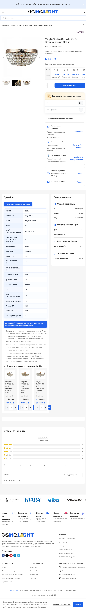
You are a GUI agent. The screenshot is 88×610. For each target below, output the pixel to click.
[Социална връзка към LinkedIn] (14, 555)
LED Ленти (63, 542)
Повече (80, 174)
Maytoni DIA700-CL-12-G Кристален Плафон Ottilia (40, 387)
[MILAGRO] (53, 500)
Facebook (33, 571)
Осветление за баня (66, 553)
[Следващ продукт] (83, 25)
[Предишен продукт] (81, 25)
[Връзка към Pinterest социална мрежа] (11, 555)
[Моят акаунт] (84, 12)
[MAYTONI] (74, 500)
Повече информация (62, 604)
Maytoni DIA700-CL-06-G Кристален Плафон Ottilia (25, 387)
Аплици (13, 25)
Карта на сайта (7, 582)
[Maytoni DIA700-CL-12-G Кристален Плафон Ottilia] (41, 374)
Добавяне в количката (69, 85)
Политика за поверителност (12, 571)
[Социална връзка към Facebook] (3, 555)
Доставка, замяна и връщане (12, 574)
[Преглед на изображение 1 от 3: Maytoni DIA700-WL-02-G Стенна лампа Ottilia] (22, 57)
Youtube (33, 578)
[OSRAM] (32, 500)
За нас (4, 567)
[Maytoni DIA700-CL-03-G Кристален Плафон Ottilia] (10, 374)
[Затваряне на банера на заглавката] (83, 4)
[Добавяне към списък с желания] (12, 372)
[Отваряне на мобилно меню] (3, 12)
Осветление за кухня (66, 557)
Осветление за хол (66, 549)
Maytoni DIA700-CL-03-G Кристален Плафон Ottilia (10, 387)
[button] (4, 57)
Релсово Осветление (67, 538)
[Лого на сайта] (43, 11)
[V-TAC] (12, 500)
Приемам (78, 604)
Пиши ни (33, 567)
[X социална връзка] (7, 555)
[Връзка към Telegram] (18, 555)
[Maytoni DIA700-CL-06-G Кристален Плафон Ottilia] (25, 374)
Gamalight (5, 25)
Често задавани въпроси (11, 578)
